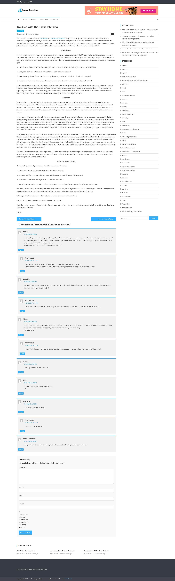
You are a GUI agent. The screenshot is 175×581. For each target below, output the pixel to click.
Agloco (124, 65)
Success (125, 193)
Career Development (129, 77)
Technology (126, 204)
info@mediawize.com (40, 569)
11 (112, 34)
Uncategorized (127, 208)
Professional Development (131, 152)
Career (124, 73)
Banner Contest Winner (27, 219)
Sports (124, 185)
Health (124, 107)
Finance (124, 99)
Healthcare (125, 110)
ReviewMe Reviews (128, 170)
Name (21, 487)
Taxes (124, 200)
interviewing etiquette (58, 38)
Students (125, 189)
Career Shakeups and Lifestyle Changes (135, 80)
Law (123, 122)
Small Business (127, 181)
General (124, 103)
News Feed (32, 19)
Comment (22, 468)
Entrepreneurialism (128, 95)
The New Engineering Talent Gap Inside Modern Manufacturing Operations (138, 37)
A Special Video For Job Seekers (62, 551)
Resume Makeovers (128, 167)
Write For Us (55, 19)
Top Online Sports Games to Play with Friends (137, 49)
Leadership (126, 125)
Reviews (125, 174)
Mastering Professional (130, 137)
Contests (125, 84)
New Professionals (128, 148)
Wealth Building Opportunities (132, 211)
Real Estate (126, 163)
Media (124, 140)
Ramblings (20, 30)
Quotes (124, 155)
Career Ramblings (33, 34)
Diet (123, 92)
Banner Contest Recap (105, 219)
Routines (125, 178)
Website (21, 504)
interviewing (43, 38)
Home (25, 19)
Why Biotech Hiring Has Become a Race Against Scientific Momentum (138, 43)
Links (124, 133)
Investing (125, 118)
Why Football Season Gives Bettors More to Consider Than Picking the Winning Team (139, 31)
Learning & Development (130, 129)
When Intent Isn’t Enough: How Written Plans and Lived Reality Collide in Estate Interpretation (140, 54)
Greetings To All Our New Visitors (96, 551)
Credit (124, 88)
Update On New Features (25, 551)
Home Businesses (128, 114)
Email (21, 496)
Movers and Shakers (129, 144)
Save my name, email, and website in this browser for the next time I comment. (24, 521)
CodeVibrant (68, 579)
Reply (21, 250)
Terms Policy (43, 19)
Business (125, 69)
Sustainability (126, 196)
